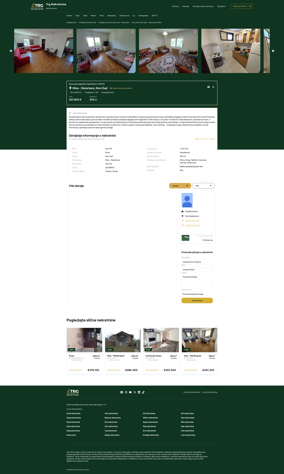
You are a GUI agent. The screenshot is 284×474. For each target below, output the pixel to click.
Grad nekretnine (73, 413)
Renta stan (71, 435)
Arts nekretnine (149, 430)
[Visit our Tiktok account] (143, 392)
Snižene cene (124, 16)
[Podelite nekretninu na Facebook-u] (208, 87)
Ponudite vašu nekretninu (203, 6)
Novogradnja (143, 16)
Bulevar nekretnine (113, 417)
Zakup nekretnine (112, 435)
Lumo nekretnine (188, 435)
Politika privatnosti (191, 392)
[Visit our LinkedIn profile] (139, 392)
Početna (175, 6)
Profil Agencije (207, 240)
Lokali (85, 16)
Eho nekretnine (111, 422)
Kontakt (186, 6)
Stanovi (69, 16)
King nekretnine (73, 430)
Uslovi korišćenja (209, 392)
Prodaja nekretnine (151, 435)
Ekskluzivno (111, 16)
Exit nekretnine (111, 426)
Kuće (77, 16)
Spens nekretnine (150, 422)
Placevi (93, 16)
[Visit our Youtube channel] (130, 392)
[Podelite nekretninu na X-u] (213, 87)
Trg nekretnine (111, 430)
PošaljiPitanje (197, 300)
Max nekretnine (187, 426)
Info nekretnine (187, 413)
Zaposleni (221, 6)
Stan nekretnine (73, 426)
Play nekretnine (149, 426)
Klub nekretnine (73, 422)
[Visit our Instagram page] (126, 392)
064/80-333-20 (51, 8)
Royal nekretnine (74, 417)
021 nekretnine (149, 413)
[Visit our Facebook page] (121, 392)
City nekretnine (111, 413)
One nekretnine (187, 430)
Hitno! (102, 16)
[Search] (250, 6)
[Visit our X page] (134, 392)
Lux (134, 16)
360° (153, 16)
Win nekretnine (187, 422)
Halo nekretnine (187, 417)
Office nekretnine (150, 417)
